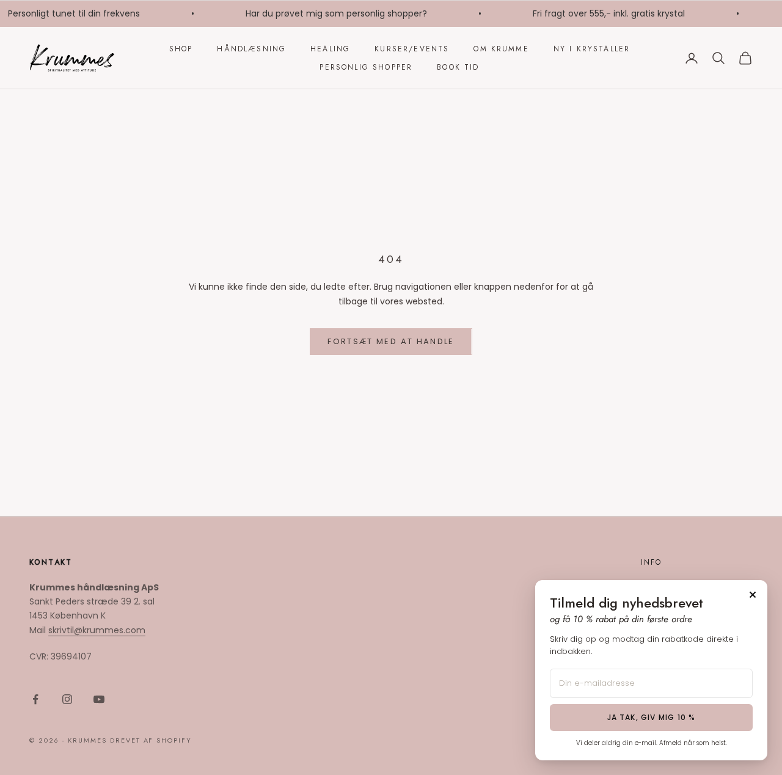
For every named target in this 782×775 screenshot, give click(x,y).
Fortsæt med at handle (390, 341)
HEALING (330, 48)
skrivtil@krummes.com (96, 630)
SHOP (181, 48)
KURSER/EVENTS (412, 48)
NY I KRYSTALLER (592, 48)
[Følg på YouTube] (99, 699)
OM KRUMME (500, 48)
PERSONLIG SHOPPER (366, 67)
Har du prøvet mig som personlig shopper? (333, 13)
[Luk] (752, 594)
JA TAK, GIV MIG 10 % (651, 717)
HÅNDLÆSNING (251, 48)
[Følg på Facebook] (35, 699)
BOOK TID (458, 67)
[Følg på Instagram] (67, 699)
